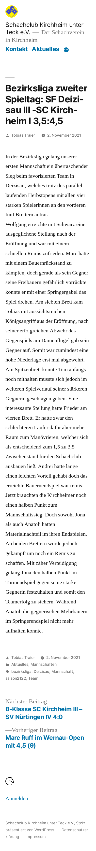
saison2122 (15, 678)
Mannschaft (62, 671)
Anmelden (16, 798)
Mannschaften (44, 664)
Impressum (36, 836)
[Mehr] (66, 50)
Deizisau (41, 671)
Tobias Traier (23, 135)
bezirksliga (21, 671)
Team (33, 678)
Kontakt (16, 49)
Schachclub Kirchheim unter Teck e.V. (39, 823)
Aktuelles (45, 49)
